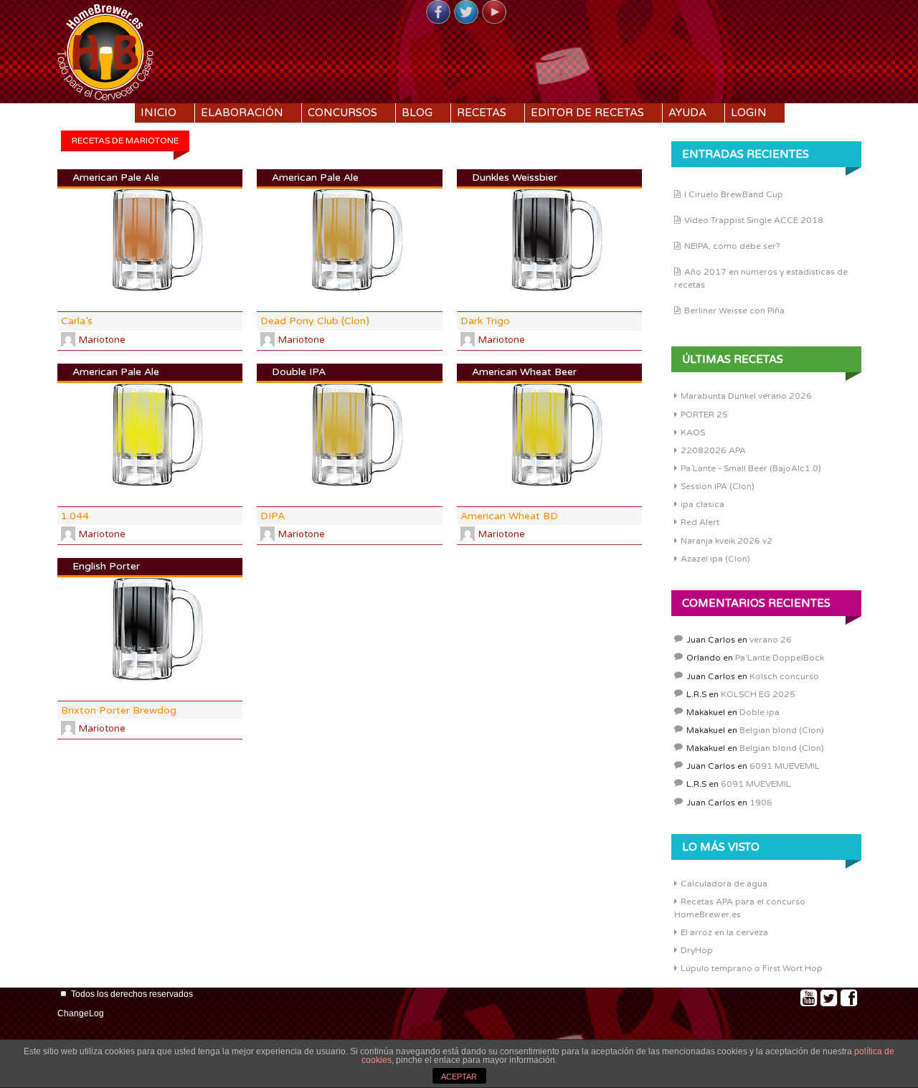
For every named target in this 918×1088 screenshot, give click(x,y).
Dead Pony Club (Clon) (314, 321)
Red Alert (700, 522)
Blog (417, 112)
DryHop (697, 950)
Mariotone (102, 340)
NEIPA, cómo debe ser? (732, 246)
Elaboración (242, 112)
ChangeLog (80, 1013)
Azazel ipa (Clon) (715, 559)
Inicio (158, 112)
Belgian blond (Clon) (781, 730)
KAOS (693, 432)
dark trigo (485, 321)
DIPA (272, 516)
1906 (760, 803)
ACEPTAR (459, 1076)
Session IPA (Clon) (717, 486)
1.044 (75, 516)
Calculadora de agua (724, 884)
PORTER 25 (704, 415)
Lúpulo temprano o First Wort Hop (752, 968)
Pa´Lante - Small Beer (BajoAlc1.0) (751, 468)
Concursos (342, 112)
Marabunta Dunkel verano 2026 (746, 396)
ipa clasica (702, 504)
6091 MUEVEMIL (784, 766)
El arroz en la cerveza (724, 932)
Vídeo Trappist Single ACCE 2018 (753, 220)
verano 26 (770, 640)
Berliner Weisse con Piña (734, 311)
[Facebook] (438, 13)
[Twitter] (466, 13)
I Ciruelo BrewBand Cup (733, 194)
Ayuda (687, 112)
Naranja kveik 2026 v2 (726, 541)
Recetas (481, 112)
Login (749, 112)
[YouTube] (494, 13)
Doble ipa (759, 712)
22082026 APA (713, 450)
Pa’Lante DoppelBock (779, 658)
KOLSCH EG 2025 (758, 694)
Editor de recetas (587, 112)
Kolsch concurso (784, 676)
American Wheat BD (509, 516)
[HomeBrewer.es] (105, 50)
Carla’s (77, 321)
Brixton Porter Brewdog (118, 710)
